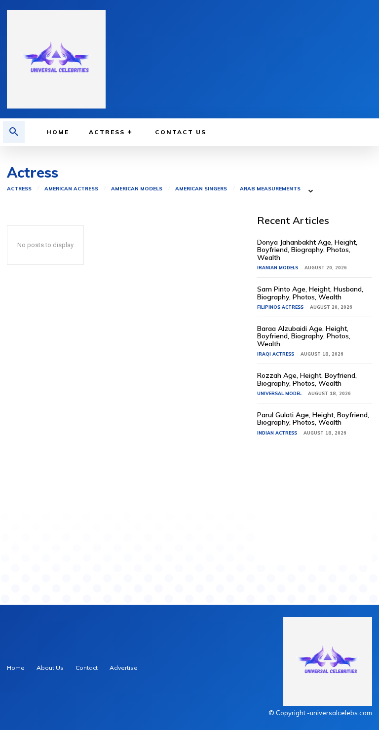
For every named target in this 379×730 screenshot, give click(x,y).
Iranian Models (277, 267)
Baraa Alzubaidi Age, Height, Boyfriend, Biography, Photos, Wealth (303, 336)
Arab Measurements (270, 188)
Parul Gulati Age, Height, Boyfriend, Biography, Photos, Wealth (313, 418)
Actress (19, 188)
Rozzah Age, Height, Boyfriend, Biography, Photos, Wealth (307, 379)
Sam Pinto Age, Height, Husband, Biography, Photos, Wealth (310, 293)
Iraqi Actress (275, 354)
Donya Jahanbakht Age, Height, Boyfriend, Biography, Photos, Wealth (307, 250)
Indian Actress (277, 433)
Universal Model (279, 393)
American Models (136, 188)
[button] (14, 132)
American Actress (71, 188)
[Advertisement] (314, 516)
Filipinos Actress (280, 307)
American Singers (201, 188)
